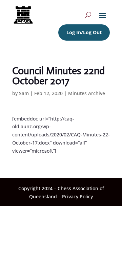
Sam (24, 93)
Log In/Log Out (84, 32)
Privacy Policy (77, 196)
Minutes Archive (86, 93)
